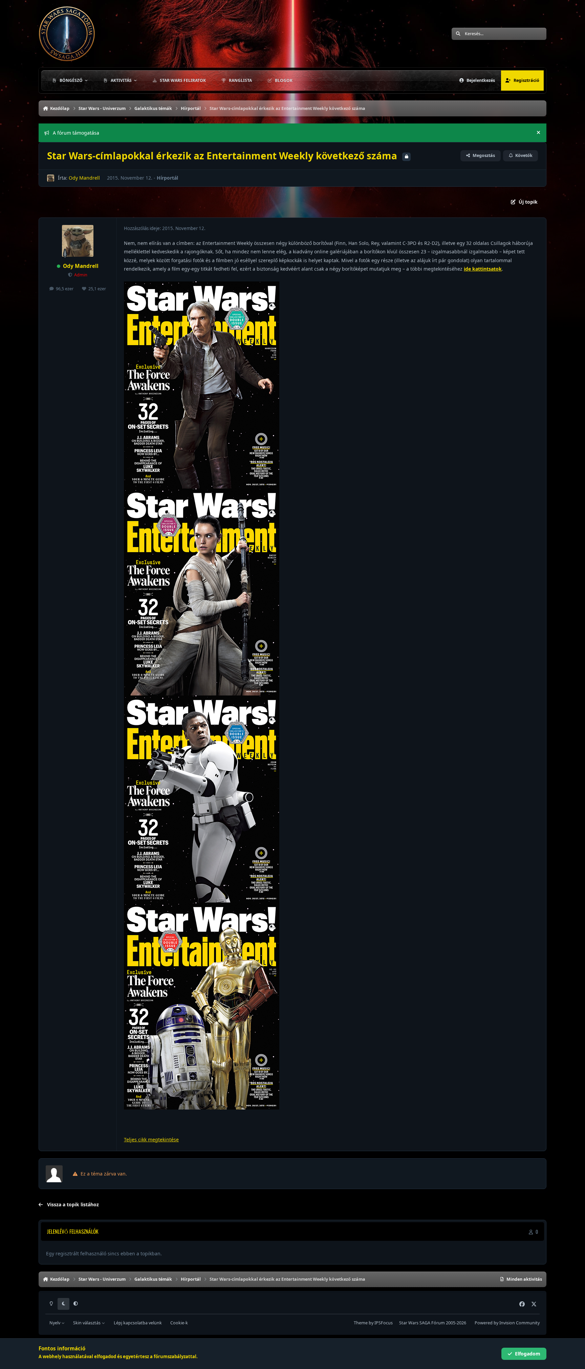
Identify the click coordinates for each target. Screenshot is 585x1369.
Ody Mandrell (84, 178)
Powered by (507, 1323)
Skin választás (87, 1323)
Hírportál (167, 178)
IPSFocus (383, 1323)
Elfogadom (527, 1353)
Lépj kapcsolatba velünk (138, 1323)
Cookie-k (179, 1323)
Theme (361, 1323)
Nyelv (55, 1323)
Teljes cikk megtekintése (151, 1139)
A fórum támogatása (76, 133)
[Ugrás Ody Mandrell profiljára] (50, 178)
